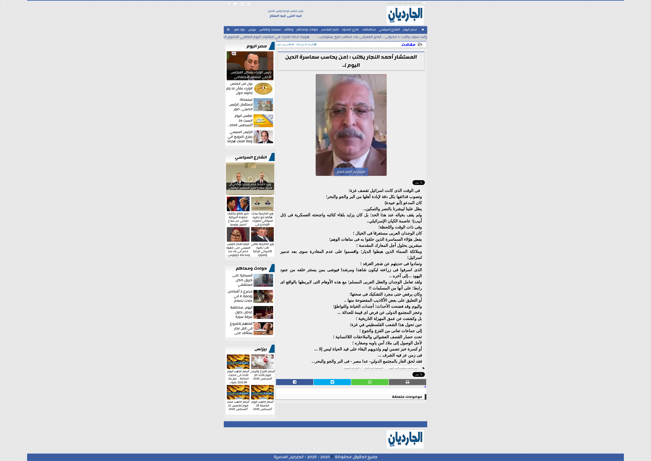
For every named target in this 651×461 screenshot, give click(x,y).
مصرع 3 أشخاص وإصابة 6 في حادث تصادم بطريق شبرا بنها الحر (251, 296)
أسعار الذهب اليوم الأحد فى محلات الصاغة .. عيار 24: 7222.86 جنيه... (238, 376)
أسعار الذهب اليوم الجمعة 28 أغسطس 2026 (262, 405)
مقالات (408, 44)
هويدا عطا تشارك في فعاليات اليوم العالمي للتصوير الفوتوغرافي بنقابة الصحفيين (244, 37)
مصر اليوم (257, 46)
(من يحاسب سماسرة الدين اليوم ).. (402, 368)
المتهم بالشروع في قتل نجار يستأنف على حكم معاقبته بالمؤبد (252, 328)
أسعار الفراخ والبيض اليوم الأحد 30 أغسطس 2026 (262, 375)
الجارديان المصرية (351, 368)
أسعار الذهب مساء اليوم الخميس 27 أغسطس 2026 (238, 405)
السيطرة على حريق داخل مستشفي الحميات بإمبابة (253, 280)
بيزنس (261, 349)
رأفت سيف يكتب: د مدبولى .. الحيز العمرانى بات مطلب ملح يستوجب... (372, 37)
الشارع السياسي (251, 157)
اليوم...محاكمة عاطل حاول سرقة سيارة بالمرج (252, 312)
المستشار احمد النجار (373, 368)
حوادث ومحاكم (251, 268)
